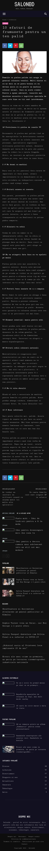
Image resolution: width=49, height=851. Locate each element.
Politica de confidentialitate (23, 839)
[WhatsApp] (21, 45)
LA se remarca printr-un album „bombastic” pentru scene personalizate (30, 726)
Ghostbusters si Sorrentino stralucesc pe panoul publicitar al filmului (29, 570)
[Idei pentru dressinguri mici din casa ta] (8, 533)
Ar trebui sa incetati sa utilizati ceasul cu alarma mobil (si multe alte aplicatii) (12, 498)
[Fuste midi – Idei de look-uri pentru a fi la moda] (8, 520)
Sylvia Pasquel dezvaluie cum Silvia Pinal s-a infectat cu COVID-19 (30, 593)
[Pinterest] (15, 45)
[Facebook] (4, 45)
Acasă (4, 19)
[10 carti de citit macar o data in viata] (8, 709)
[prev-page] (3, 556)
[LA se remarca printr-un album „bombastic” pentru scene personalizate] (8, 726)
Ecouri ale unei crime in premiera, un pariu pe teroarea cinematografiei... (31, 749)
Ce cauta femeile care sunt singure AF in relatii (36, 494)
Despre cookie (33, 836)
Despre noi (12, 836)
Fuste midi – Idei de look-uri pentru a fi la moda (28, 521)
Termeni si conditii (11, 841)
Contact (24, 844)
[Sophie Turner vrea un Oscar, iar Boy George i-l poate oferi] (8, 581)
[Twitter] (10, 45)
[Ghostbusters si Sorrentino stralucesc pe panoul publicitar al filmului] (8, 570)
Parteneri (22, 836)
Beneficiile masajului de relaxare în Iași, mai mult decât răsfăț (29, 696)
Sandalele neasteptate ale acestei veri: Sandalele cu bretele (29, 738)
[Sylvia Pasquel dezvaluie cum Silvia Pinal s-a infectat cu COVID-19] (8, 593)
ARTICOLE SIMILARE (8, 513)
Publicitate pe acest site (33, 841)
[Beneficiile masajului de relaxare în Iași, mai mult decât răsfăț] (8, 697)
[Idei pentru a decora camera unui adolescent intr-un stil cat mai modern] (8, 544)
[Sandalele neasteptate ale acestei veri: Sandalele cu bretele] (8, 737)
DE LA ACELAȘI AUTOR (23, 513)
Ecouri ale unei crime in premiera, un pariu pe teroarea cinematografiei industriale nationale (23, 659)
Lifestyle (12, 19)
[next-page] (7, 556)
